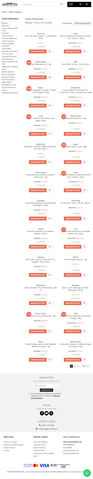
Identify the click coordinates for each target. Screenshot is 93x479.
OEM (75, 62)
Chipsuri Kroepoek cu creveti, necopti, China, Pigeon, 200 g (40, 91)
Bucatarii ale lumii (8, 79)
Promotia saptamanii (9, 38)
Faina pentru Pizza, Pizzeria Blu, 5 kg (41, 316)
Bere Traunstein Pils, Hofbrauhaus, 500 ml (41, 289)
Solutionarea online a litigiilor (43, 453)
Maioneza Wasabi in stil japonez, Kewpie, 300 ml (40, 232)
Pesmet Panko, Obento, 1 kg (75, 259)
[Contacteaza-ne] (80, 4)
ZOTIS (59, 472)
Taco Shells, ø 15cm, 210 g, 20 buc (75, 64)
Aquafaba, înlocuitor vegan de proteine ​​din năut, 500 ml (41, 147)
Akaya (75, 33)
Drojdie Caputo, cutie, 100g (76, 146)
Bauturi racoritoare (9, 74)
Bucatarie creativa (8, 77)
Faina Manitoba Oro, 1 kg (41, 64)
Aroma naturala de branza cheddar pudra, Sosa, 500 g (75, 232)
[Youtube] (46, 413)
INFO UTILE (8, 437)
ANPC (35, 456)
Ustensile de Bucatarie (10, 93)
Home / (5, 12)
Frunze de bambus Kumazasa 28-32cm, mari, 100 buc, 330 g (76, 176)
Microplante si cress (9, 85)
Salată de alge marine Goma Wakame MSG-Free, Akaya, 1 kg (41, 345)
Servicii (4, 90)
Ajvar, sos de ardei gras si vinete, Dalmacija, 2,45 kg (75, 289)
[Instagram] (51, 413)
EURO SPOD (40, 144)
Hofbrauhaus (41, 285)
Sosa (75, 229)
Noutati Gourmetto (9, 87)
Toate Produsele (15, 12)
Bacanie (4, 23)
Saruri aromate (7, 54)
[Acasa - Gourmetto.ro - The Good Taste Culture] (10, 4)
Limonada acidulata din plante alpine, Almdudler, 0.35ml (40, 204)
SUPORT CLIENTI (40, 437)
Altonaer (41, 257)
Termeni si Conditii (10, 442)
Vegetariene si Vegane (10, 66)
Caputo (75, 144)
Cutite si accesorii (8, 41)
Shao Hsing (76, 201)
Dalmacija (75, 285)
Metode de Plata (39, 448)
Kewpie (40, 229)
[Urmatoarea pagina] (87, 366)
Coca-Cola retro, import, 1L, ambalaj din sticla (41, 37)
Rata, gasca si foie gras (10, 51)
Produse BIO (6, 48)
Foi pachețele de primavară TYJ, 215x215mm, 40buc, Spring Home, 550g (76, 91)
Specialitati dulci (7, 59)
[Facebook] (42, 413)
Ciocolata (5, 33)
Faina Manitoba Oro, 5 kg (75, 118)
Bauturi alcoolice (8, 72)
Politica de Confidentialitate (13, 445)
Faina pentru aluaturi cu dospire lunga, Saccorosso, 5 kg (76, 345)
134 (83, 366)
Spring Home (75, 88)
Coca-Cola (40, 33)
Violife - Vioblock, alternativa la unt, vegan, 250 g (40, 119)
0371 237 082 (48, 425)
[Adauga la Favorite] (49, 51)
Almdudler (40, 201)
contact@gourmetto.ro (48, 429)
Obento (75, 257)
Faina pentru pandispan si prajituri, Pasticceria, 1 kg (40, 176)
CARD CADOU (7, 82)
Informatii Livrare (39, 445)
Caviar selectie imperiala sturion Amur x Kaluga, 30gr (75, 317)
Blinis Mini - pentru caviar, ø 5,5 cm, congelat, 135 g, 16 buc (40, 260)
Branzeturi (5, 26)
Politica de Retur (39, 450)
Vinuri (4, 69)
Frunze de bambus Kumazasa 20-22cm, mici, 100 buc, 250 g (76, 37)
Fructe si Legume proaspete (8, 44)
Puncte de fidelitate (40, 442)
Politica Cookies (9, 448)
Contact (6, 450)
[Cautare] (61, 4)
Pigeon (40, 88)
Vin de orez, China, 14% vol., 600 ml (75, 203)
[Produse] (71, 5)
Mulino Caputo (40, 62)
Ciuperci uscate (7, 36)
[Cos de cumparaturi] (86, 4)
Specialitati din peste (9, 56)
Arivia (41, 116)
